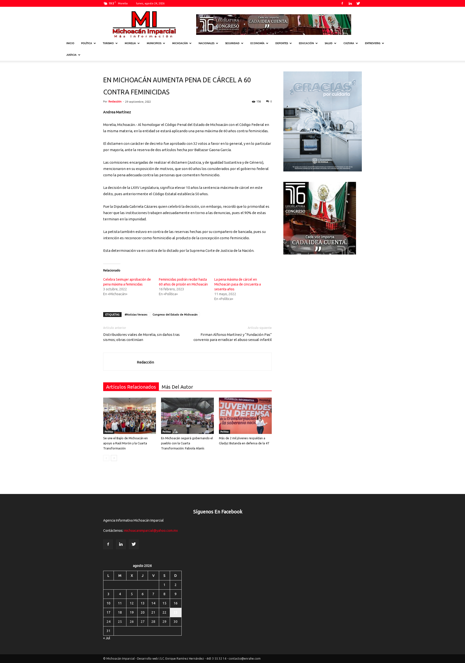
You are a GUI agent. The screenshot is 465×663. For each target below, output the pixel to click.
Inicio (70, 43)
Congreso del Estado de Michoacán (175, 314)
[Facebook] (342, 3)
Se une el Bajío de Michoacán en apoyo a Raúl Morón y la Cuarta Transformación (125, 443)
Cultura (348, 43)
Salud (329, 43)
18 (120, 612)
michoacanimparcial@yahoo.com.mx (151, 530)
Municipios (154, 43)
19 (132, 612)
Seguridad (232, 43)
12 (132, 603)
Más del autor (177, 387)
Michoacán (180, 43)
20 (143, 612)
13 (143, 603)
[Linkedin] (350, 3)
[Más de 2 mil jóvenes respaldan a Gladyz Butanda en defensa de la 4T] (245, 416)
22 (164, 612)
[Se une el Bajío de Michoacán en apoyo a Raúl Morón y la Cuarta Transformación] (129, 416)
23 (176, 612)
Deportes (281, 43)
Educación (306, 43)
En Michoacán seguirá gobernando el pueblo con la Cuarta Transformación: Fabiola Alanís (187, 443)
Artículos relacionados (131, 387)
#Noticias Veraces (136, 314)
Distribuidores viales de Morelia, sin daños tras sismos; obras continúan (141, 337)
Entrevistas (372, 43)
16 (176, 603)
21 (153, 612)
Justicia (71, 55)
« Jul (106, 638)
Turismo (108, 43)
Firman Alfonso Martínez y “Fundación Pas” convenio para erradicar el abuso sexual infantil (233, 337)
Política (86, 43)
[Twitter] (358, 3)
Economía (257, 43)
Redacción (115, 101)
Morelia (130, 43)
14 (153, 603)
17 (108, 612)
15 (164, 603)
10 (108, 603)
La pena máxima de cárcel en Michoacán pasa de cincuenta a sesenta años (237, 284)
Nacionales (206, 43)
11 (120, 603)
